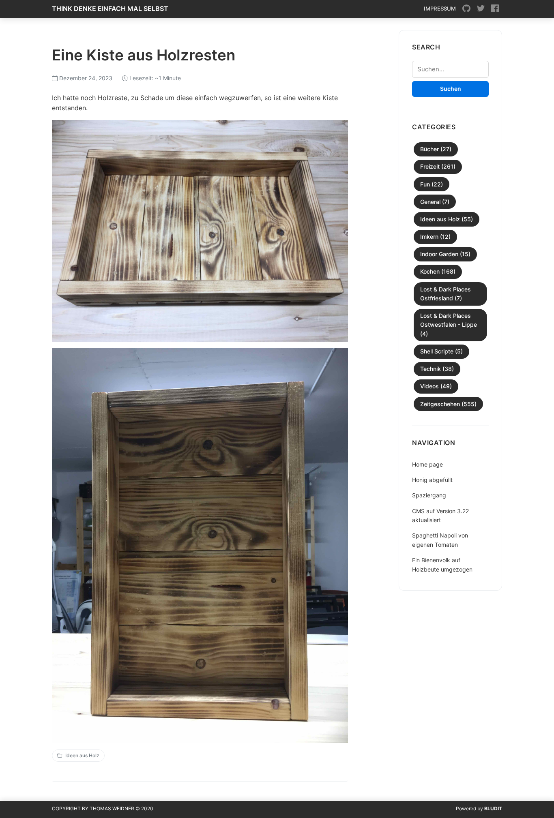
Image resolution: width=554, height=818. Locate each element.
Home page (427, 464)
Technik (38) (437, 368)
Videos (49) (436, 386)
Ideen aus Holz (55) (446, 219)
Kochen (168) (437, 271)
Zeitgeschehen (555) (448, 403)
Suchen (450, 88)
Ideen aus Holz (82, 755)
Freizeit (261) (437, 166)
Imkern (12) (435, 236)
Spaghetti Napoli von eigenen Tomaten (440, 540)
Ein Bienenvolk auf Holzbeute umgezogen (442, 564)
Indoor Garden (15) (445, 254)
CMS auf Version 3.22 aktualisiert (440, 515)
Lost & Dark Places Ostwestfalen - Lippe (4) (448, 324)
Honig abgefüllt (432, 479)
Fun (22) (431, 184)
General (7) (434, 201)
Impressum (440, 8)
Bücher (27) (435, 149)
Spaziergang (429, 495)
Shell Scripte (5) (441, 351)
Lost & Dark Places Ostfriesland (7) (445, 294)
